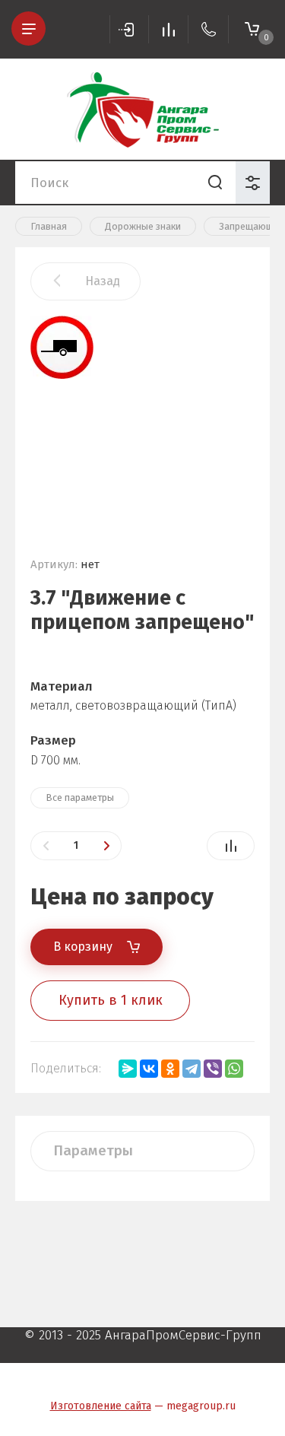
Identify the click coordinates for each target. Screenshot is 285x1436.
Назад (102, 281)
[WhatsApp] (234, 1069)
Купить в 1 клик (111, 1000)
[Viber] (213, 1069)
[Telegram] (191, 1069)
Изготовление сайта (100, 1405)
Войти (129, 29)
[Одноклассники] (170, 1069)
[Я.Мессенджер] (128, 1069)
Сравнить (231, 845)
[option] (142, 422)
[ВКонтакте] (149, 1069)
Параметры (93, 1150)
